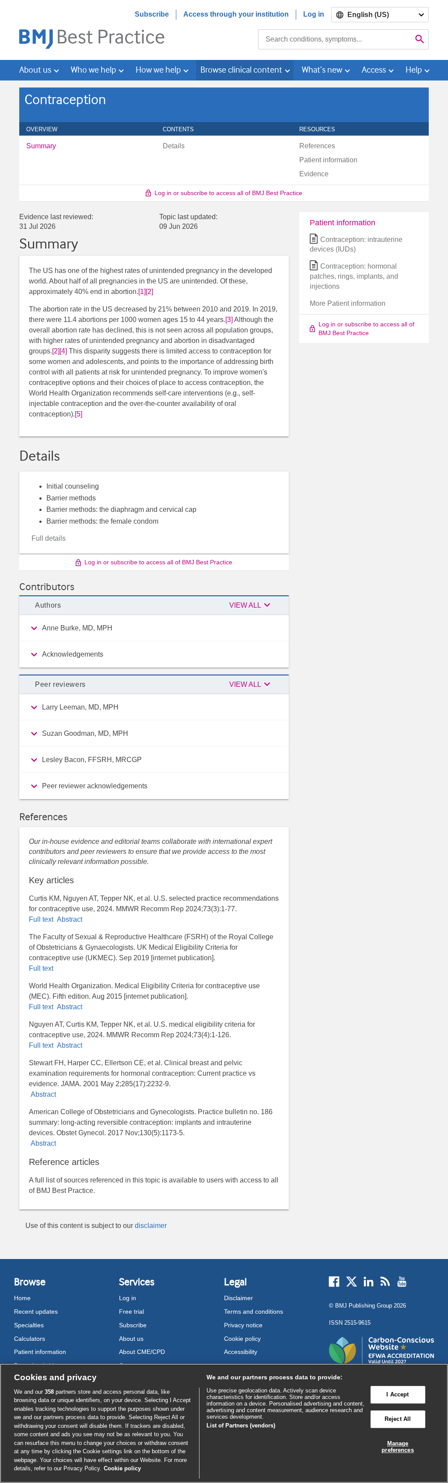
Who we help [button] (93, 70)
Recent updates (36, 1311)
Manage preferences (397, 1447)
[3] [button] (229, 319)
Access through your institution (236, 14)
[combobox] (334, 39)
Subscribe (152, 14)
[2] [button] (149, 291)
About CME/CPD (142, 1351)
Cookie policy (242, 1338)
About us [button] (35, 70)
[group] (154, 628)
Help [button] (414, 70)
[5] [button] (78, 414)
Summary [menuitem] (41, 146)
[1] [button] (142, 291)
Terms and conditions (253, 1311)
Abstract (68, 919)
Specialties (29, 1325)
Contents (183, 129)
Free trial (131, 1311)
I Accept (397, 1395)
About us (131, 1338)
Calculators (29, 1338)
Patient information (40, 1351)
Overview (46, 129)
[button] (251, 605)
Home (22, 1297)
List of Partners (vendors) (240, 1425)
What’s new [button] (322, 70)
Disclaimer (238, 1297)
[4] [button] (63, 351)
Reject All (398, 1419)
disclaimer (151, 1225)
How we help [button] (158, 70)
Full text (42, 919)
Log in (313, 14)
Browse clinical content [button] (241, 70)
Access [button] (374, 70)
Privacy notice (243, 1325)
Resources (322, 129)
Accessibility (240, 1351)
